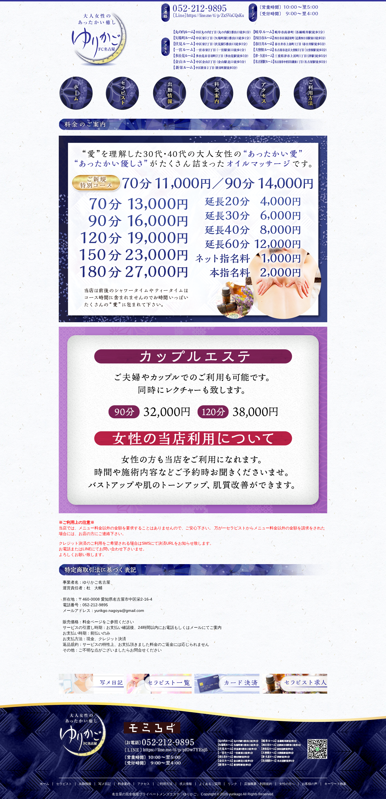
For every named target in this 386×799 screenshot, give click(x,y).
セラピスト (64, 783)
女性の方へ (287, 783)
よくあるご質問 (210, 783)
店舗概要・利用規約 (258, 783)
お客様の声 (309, 783)
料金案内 (124, 783)
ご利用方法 (164, 783)
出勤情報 (85, 783)
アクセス (143, 783)
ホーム (44, 783)
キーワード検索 (335, 783)
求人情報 (185, 783)
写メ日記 (104, 783)
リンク (232, 783)
